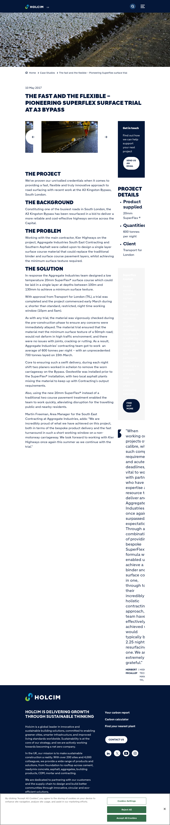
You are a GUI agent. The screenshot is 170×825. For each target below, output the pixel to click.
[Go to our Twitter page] (118, 753)
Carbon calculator (116, 719)
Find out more (130, 406)
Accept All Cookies (127, 818)
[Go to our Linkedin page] (109, 753)
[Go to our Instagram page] (136, 753)
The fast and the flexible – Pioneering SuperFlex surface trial (93, 72)
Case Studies (47, 72)
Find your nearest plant (120, 726)
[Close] (164, 809)
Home (32, 72)
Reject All (127, 809)
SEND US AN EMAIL (131, 163)
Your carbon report (117, 712)
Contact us (116, 739)
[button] (33, 137)
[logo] (34, 7)
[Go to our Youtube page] (127, 753)
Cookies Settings (127, 801)
